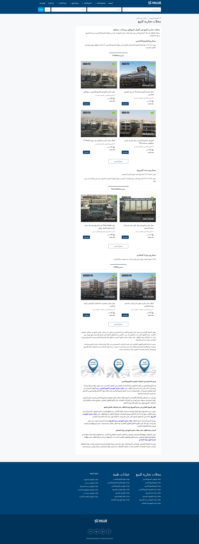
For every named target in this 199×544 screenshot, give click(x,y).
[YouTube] (90, 531)
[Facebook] (108, 531)
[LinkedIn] (96, 531)
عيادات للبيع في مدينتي (91, 483)
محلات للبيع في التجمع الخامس (152, 479)
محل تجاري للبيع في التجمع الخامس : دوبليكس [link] (99, 92)
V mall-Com (125, 275)
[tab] (118, 55)
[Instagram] (102, 531)
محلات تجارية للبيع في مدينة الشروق (121, 421)
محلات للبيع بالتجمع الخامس (153, 486)
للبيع (128, 63)
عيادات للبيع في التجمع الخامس (120, 486)
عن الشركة (51, 3)
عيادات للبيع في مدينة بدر (90, 493)
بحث (40, 9)
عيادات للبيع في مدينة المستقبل (89, 486)
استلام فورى (124, 197)
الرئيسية (110, 3)
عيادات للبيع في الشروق (122, 493)
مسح (47, 9)
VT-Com (124, 63)
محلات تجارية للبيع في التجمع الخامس (112, 388)
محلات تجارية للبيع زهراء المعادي (151, 503)
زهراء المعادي (62, 3)
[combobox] (141, 9)
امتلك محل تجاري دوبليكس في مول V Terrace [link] (99, 140)
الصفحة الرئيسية (154, 18)
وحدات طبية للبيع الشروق (122, 496)
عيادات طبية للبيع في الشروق (121, 489)
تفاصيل (125, 104)
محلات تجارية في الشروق (153, 493)
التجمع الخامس (88, 3)
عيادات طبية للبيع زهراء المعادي (120, 500)
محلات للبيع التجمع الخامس (153, 482)
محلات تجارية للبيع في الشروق (152, 496)
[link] (138, 74)
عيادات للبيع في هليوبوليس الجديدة (88, 490)
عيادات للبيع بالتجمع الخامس (121, 479)
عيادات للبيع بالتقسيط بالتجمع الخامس (118, 482)
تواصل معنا (42, 3)
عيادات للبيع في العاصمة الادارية (88, 496)
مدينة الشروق (75, 3)
